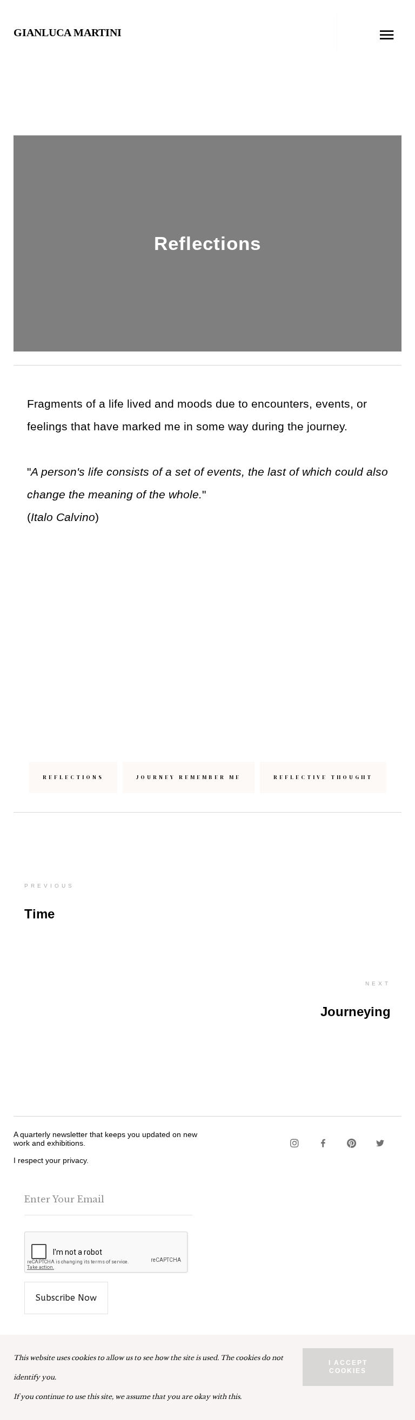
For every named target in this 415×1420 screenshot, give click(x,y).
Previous (49, 886)
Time (39, 914)
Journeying (355, 1011)
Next (378, 983)
